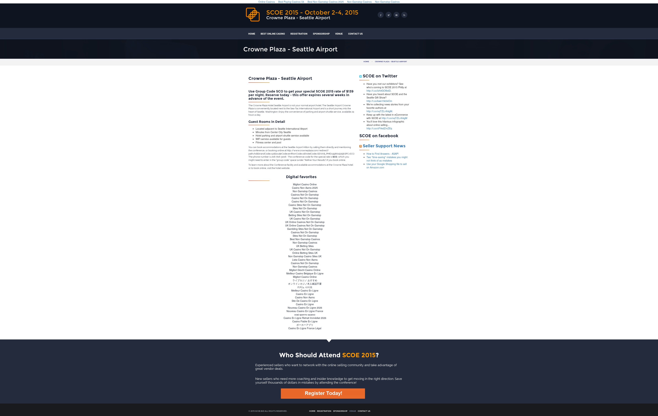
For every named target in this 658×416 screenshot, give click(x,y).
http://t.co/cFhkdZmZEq (379, 128)
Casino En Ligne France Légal (304, 328)
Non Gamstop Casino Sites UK (304, 256)
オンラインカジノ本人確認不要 (305, 283)
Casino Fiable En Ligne (305, 321)
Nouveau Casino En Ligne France (305, 311)
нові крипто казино (304, 314)
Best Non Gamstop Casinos (305, 239)
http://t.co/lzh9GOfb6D (379, 90)
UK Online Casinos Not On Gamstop (305, 222)
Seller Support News (384, 145)
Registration (298, 33)
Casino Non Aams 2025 (305, 187)
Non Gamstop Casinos (305, 191)
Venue (339, 33)
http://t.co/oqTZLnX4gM (379, 111)
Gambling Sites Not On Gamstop (305, 229)
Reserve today (277, 95)
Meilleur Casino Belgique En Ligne (305, 273)
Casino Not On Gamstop (305, 198)
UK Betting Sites (305, 246)
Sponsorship (321, 33)
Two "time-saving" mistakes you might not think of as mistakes (387, 158)
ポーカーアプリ (304, 324)
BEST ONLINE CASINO (273, 33)
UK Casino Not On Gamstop (305, 211)
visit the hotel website (278, 168)
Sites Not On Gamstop (305, 208)
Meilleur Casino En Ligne (304, 290)
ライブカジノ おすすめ (305, 280)
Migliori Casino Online (305, 184)
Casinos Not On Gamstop (305, 194)
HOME (251, 33)
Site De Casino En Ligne (305, 300)
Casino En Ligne (305, 294)
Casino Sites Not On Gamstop (305, 205)
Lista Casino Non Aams (305, 259)
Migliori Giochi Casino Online (304, 270)
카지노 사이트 (304, 287)
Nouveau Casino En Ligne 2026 (305, 307)
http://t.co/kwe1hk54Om (379, 101)
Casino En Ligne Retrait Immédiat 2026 (305, 318)
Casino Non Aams (305, 297)
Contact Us (355, 33)
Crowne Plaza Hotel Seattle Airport (271, 105)
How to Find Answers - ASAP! (383, 153)
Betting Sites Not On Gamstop (305, 215)
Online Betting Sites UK (305, 252)
